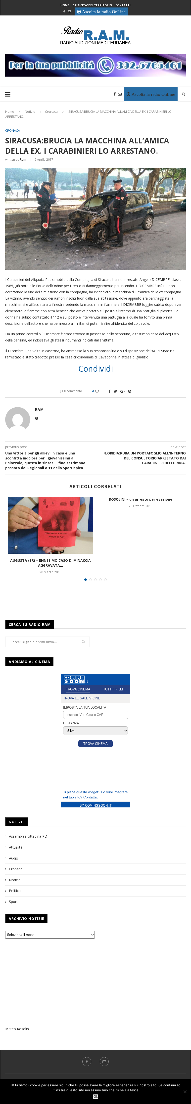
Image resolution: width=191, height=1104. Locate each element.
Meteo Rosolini (17, 1028)
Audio (13, 858)
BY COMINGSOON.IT (96, 805)
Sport (13, 901)
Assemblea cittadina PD (28, 836)
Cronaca (51, 111)
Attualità (15, 847)
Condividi (95, 369)
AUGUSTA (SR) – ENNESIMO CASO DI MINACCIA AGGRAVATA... (50, 563)
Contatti (123, 5)
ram (23, 159)
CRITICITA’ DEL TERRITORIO (92, 5)
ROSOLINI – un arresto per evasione (140, 499)
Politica (15, 890)
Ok (96, 1097)
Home (64, 5)
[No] (184, 1091)
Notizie (30, 111)
